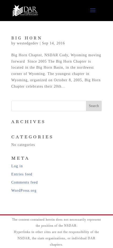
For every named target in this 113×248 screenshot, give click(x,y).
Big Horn (26, 38)
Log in (17, 166)
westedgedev (27, 43)
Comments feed (24, 182)
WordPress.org (24, 191)
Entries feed (21, 174)
